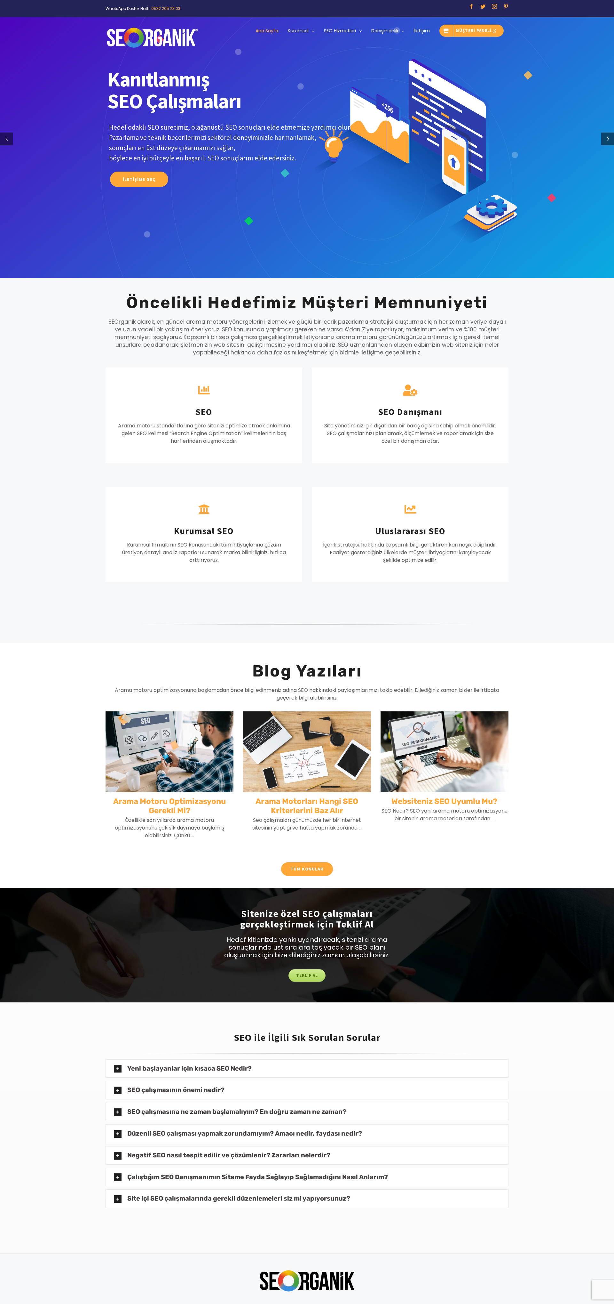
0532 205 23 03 (165, 8)
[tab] (307, 1069)
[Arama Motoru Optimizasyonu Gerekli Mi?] (169, 751)
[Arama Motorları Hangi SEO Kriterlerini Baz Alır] (307, 751)
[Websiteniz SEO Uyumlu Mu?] (444, 751)
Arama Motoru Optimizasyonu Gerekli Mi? (169, 806)
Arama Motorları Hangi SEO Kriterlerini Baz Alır (307, 806)
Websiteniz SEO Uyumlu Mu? (444, 801)
